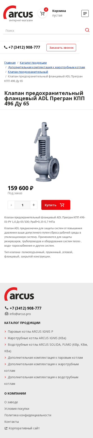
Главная (10, 63)
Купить (50, 205)
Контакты (11, 422)
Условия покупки (16, 408)
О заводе (11, 402)
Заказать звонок (61, 48)
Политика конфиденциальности (27, 415)
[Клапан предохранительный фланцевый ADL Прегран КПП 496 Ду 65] (46, 151)
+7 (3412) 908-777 (24, 47)
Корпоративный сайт (24, 428)
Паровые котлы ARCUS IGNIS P (30, 331)
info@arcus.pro (20, 314)
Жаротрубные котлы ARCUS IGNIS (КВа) (37, 338)
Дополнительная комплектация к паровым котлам (45, 357)
